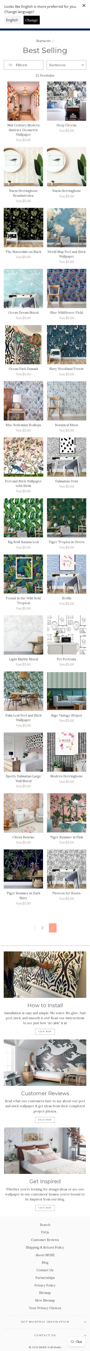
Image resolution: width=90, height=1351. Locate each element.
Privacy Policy (45, 1285)
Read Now (45, 1120)
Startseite (43, 41)
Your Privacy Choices (45, 1308)
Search (45, 1225)
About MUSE (45, 1255)
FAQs (45, 1232)
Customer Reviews (45, 1240)
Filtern (21, 65)
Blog (45, 1262)
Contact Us (45, 1270)
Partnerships (45, 1278)
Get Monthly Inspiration (45, 1321)
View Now (45, 1031)
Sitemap (45, 1293)
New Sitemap (45, 1300)
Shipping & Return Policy (45, 1247)
